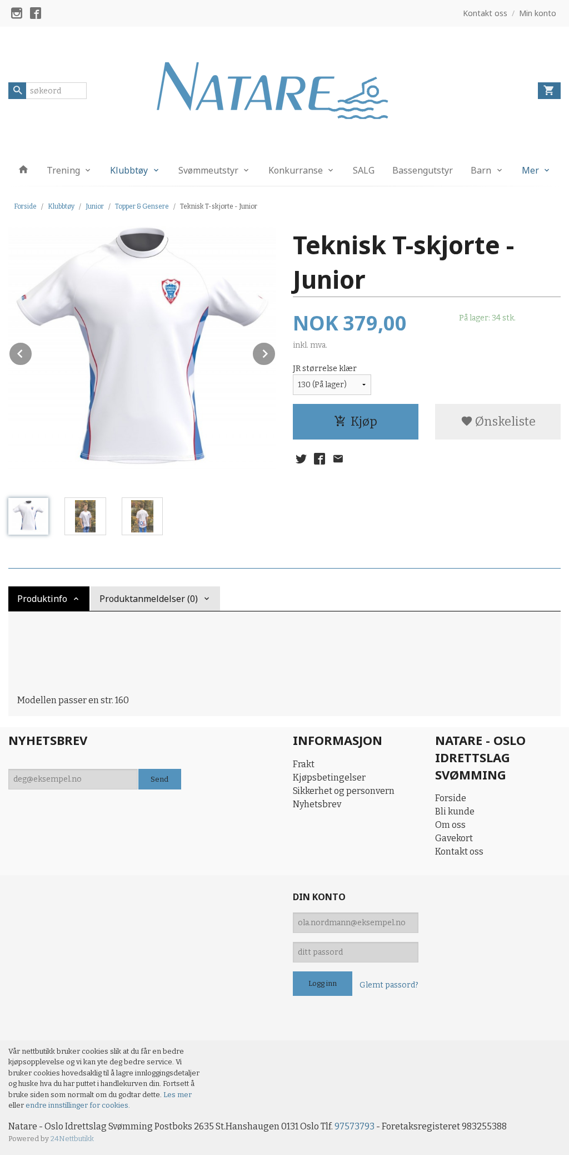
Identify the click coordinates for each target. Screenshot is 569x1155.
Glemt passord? (389, 985)
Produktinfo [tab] (42, 599)
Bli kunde (455, 811)
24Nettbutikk (72, 1138)
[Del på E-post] (338, 459)
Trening (63, 170)
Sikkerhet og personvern (344, 791)
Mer (530, 170)
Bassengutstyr (422, 170)
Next (275, 351)
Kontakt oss (459, 851)
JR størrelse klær (325, 368)
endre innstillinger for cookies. (78, 1105)
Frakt (304, 764)
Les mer (177, 1094)
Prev (32, 351)
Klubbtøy (129, 170)
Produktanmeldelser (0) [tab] (148, 599)
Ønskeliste (504, 421)
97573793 (355, 1126)
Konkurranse (295, 170)
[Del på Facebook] (319, 459)
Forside (25, 206)
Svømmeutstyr (208, 170)
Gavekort (454, 838)
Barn (481, 170)
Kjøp (364, 421)
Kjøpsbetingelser (329, 777)
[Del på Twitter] (301, 459)
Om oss (450, 825)
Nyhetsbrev (317, 804)
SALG (364, 170)
